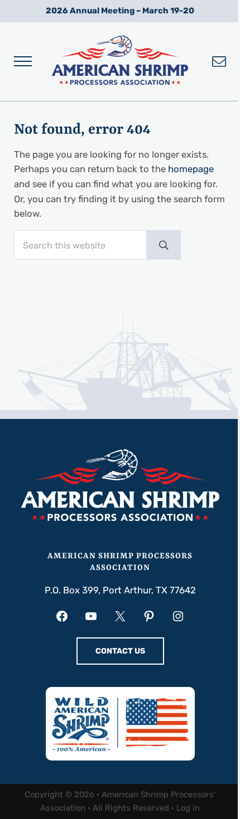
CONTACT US (120, 651)
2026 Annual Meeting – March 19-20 (120, 11)
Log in (188, 808)
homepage (191, 168)
